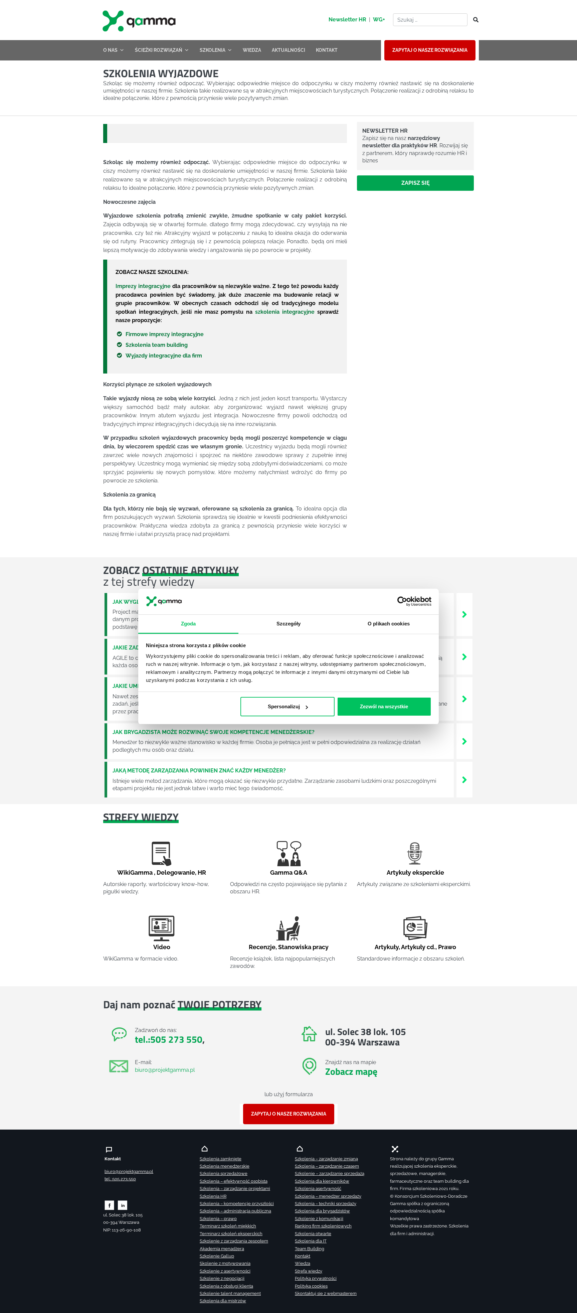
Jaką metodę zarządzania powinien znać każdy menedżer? (199, 770)
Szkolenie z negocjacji (222, 1278)
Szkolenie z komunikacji (319, 1218)
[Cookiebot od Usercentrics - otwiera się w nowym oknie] (402, 602)
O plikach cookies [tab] (389, 623)
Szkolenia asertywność (318, 1188)
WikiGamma (135, 872)
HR (202, 872)
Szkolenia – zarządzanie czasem (327, 1166)
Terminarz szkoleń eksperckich (231, 1233)
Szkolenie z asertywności (225, 1271)
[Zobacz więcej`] (464, 614)
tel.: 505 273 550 (120, 1178)
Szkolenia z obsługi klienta (226, 1286)
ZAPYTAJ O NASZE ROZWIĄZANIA (429, 50)
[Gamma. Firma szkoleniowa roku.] (140, 20)
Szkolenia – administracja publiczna (235, 1210)
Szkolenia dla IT (311, 1241)
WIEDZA (252, 50)
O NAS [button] (110, 50)
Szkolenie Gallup (217, 1256)
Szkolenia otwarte (313, 1233)
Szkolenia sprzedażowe (223, 1173)
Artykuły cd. (418, 947)
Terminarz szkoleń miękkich (228, 1225)
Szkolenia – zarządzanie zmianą (326, 1158)
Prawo (447, 947)
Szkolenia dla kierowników (322, 1181)
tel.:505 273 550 (168, 1039)
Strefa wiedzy (308, 1271)
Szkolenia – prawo (218, 1218)
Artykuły (387, 947)
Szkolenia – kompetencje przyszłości (237, 1203)
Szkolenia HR (213, 1196)
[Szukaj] (474, 20)
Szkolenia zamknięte (220, 1158)
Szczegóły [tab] (288, 623)
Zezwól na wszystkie (384, 706)
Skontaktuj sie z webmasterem (326, 1293)
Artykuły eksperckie (415, 872)
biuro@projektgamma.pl (165, 1070)
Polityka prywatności (316, 1278)
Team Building (309, 1248)
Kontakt (302, 1256)
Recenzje (262, 947)
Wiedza (302, 1263)
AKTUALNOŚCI (288, 50)
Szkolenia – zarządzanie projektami (235, 1188)
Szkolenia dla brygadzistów (322, 1210)
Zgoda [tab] (188, 623)
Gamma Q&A (288, 872)
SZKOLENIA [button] (212, 50)
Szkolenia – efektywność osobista (233, 1181)
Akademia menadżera (222, 1248)
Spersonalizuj (284, 706)
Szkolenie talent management (230, 1293)
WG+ (379, 19)
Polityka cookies (311, 1286)
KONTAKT (327, 50)
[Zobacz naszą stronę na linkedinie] (123, 1204)
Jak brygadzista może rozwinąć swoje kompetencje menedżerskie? (214, 732)
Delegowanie (176, 872)
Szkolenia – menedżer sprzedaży (328, 1196)
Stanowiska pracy (303, 947)
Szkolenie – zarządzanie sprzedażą (329, 1173)
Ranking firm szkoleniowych (323, 1225)
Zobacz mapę (351, 1071)
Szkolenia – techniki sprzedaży (325, 1203)
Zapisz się (415, 183)
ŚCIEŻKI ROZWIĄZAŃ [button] (158, 50)
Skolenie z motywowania (225, 1263)
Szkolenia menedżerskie (224, 1166)
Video (161, 947)
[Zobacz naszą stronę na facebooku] (109, 1204)
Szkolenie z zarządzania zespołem (234, 1241)
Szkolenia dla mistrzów (223, 1300)
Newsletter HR (347, 19)
